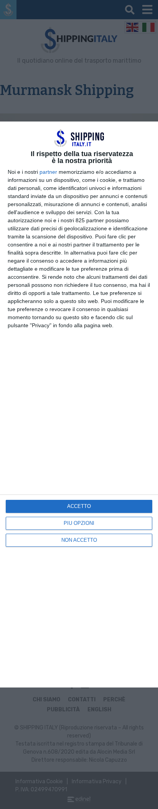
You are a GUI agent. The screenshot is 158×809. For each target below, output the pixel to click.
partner (48, 172)
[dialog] (79, 405)
